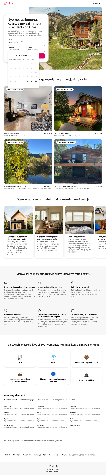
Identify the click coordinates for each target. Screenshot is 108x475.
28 (27, 81)
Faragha (49, 471)
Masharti (57, 471)
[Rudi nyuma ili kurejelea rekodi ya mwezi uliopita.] (11, 55)
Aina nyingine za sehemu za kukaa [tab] (63, 400)
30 (36, 81)
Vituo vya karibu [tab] (42, 400)
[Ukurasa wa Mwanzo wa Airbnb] (9, 3)
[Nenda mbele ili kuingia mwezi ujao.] (35, 55)
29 (32, 81)
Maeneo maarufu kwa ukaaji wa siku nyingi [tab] (19, 400)
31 (11, 85)
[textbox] (17, 49)
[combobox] (26, 42)
